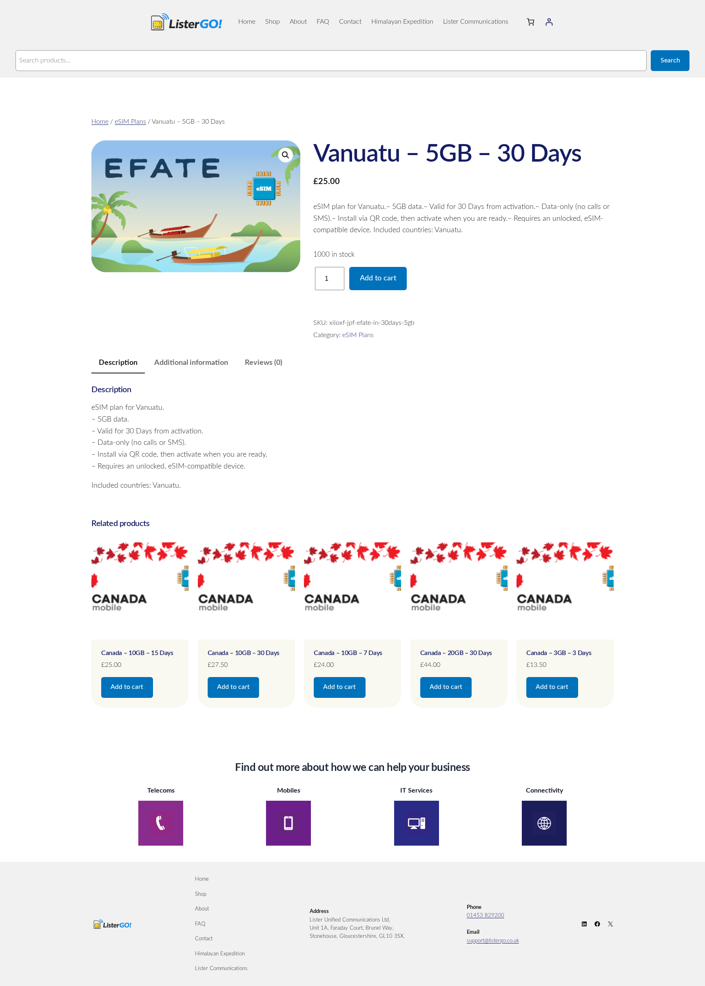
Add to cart (378, 278)
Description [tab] (118, 362)
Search (670, 60)
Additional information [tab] (191, 362)
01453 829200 (485, 915)
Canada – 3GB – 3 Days (558, 653)
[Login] (549, 22)
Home (100, 121)
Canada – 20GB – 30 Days (456, 653)
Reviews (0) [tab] (263, 362)
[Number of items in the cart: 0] (530, 22)
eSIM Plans (130, 121)
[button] (285, 155)
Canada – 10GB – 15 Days (137, 653)
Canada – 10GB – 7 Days (348, 653)
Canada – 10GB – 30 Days (244, 653)
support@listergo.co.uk (493, 940)
